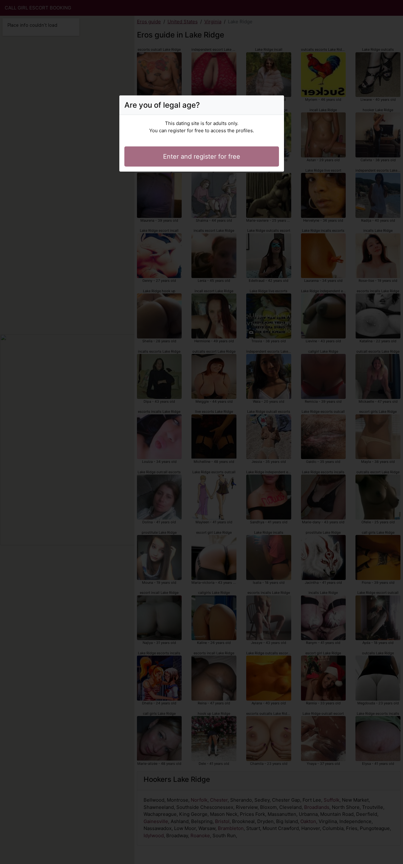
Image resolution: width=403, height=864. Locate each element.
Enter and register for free (201, 156)
